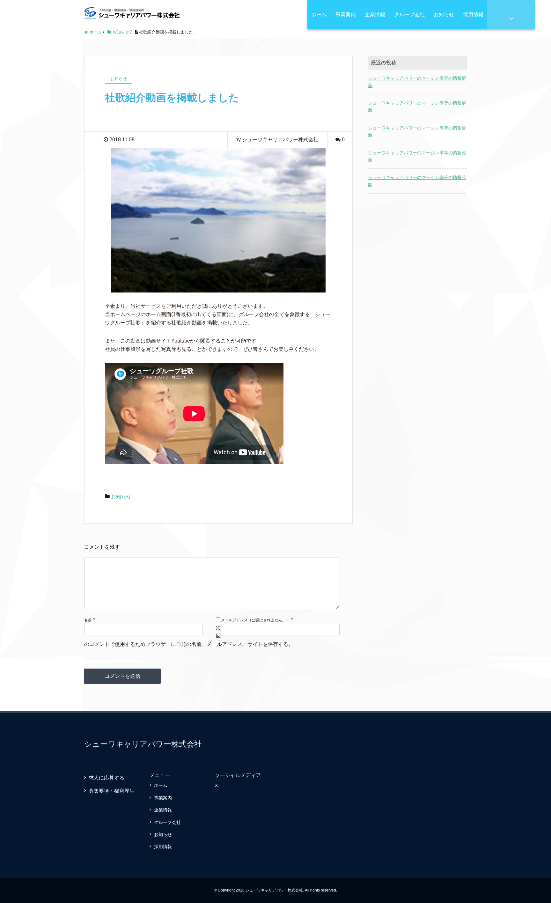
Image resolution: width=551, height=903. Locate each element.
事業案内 (345, 14)
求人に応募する (106, 778)
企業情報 (375, 14)
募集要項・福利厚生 (112, 791)
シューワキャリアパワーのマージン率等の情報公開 (417, 181)
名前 (88, 620)
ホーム (319, 14)
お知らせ (444, 14)
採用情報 (473, 14)
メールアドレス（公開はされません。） (255, 620)
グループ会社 (409, 14)
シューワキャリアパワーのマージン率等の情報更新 (417, 82)
